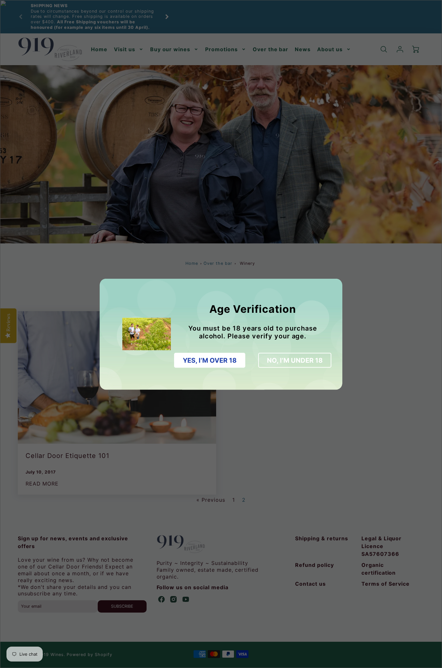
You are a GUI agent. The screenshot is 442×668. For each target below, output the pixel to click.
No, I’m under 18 (295, 360)
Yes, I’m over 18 (210, 360)
